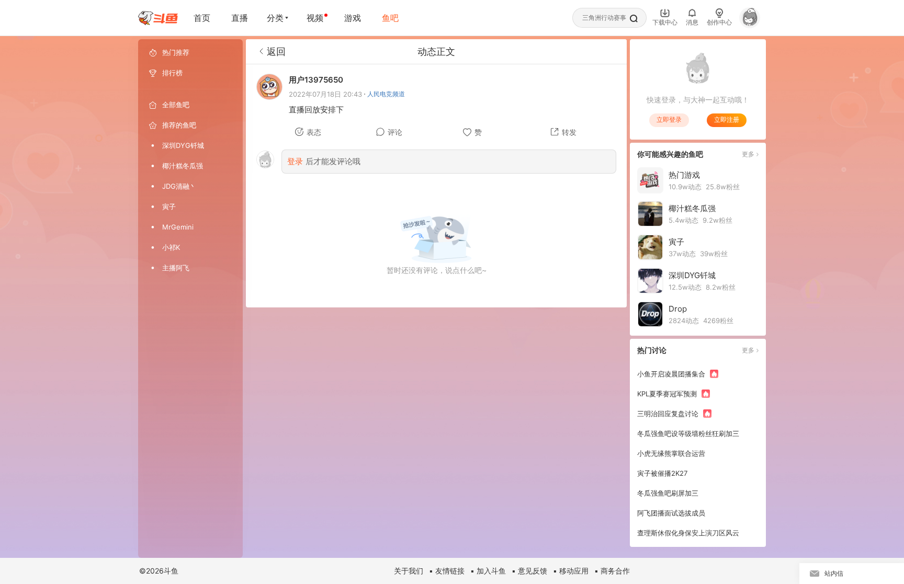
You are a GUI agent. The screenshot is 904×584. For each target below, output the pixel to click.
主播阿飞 (175, 268)
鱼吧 (390, 18)
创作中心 (719, 22)
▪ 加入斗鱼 (488, 570)
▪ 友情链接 (447, 570)
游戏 (352, 18)
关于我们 (408, 570)
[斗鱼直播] (158, 18)
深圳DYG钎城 (183, 145)
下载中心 (664, 22)
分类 (275, 18)
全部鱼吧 (175, 104)
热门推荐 (175, 52)
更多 (748, 154)
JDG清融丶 (179, 186)
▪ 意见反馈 (529, 570)
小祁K (171, 247)
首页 (202, 18)
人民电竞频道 (386, 94)
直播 (239, 18)
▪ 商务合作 (612, 570)
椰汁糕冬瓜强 (182, 166)
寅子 (169, 206)
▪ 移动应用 (571, 570)
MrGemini (178, 227)
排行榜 (172, 72)
